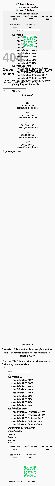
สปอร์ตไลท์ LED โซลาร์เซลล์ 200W (29, 415)
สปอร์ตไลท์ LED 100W (23, 393)
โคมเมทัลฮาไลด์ (15, 431)
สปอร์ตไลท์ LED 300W (23, 383)
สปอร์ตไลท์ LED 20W (22, 402)
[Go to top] (4, 367)
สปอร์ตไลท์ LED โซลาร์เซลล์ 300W (29, 412)
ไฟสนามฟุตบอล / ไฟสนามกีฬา (21, 428)
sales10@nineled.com (27, 108)
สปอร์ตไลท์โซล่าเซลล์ (17, 409)
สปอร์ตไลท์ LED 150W (23, 389)
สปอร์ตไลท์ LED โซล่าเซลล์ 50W (27, 421)
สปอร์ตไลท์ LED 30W (22, 399)
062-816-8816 (27, 135)
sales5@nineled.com (27, 137)
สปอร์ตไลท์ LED (15, 377)
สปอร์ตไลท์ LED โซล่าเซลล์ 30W (27, 425)
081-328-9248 (27, 125)
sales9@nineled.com (27, 147)
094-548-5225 (27, 106)
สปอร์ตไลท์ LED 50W (22, 396)
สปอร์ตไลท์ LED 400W (23, 380)
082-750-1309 (27, 115)
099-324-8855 (27, 145)
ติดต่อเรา (16, 91)
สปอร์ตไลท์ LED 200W (23, 386)
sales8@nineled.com (27, 118)
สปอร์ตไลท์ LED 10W (22, 405)
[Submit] (4, 90)
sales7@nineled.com (27, 127)
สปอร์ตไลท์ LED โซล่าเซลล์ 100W (28, 418)
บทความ (11, 434)
